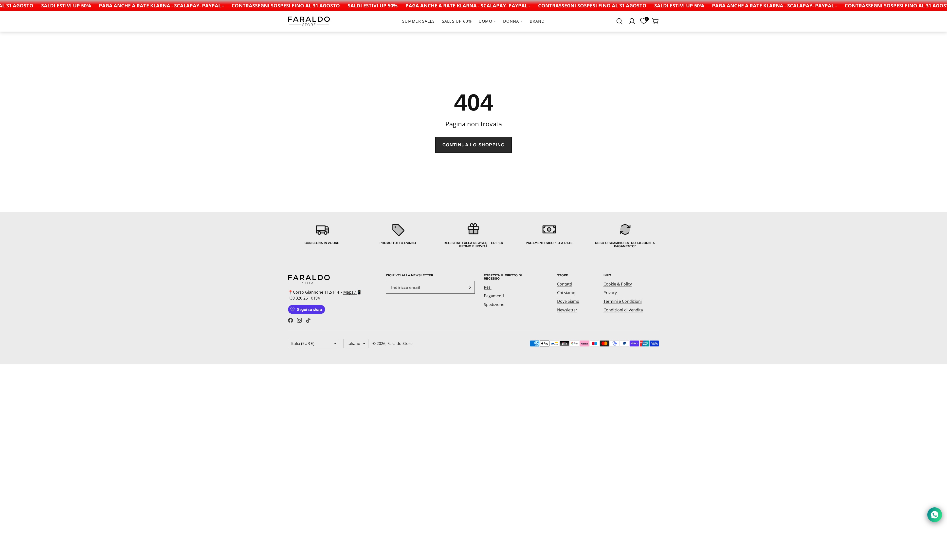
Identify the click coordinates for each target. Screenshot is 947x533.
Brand (537, 21)
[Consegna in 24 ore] (322, 235)
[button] (619, 21)
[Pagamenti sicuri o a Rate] (549, 235)
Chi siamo (566, 292)
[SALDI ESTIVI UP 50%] (56, 5)
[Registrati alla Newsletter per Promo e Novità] (473, 235)
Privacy (610, 292)
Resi (488, 287)
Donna (511, 21)
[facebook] (290, 320)
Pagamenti (494, 296)
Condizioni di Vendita (623, 310)
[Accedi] (632, 21)
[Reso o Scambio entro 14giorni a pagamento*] (625, 235)
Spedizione (494, 304)
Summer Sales (418, 21)
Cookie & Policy (617, 284)
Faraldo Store (400, 343)
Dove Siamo (568, 301)
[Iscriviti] (470, 287)
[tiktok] (308, 320)
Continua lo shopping (473, 144)
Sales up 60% (457, 21)
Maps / (350, 292)
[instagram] (299, 320)
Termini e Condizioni (622, 301)
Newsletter (567, 310)
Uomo (485, 21)
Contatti (564, 284)
